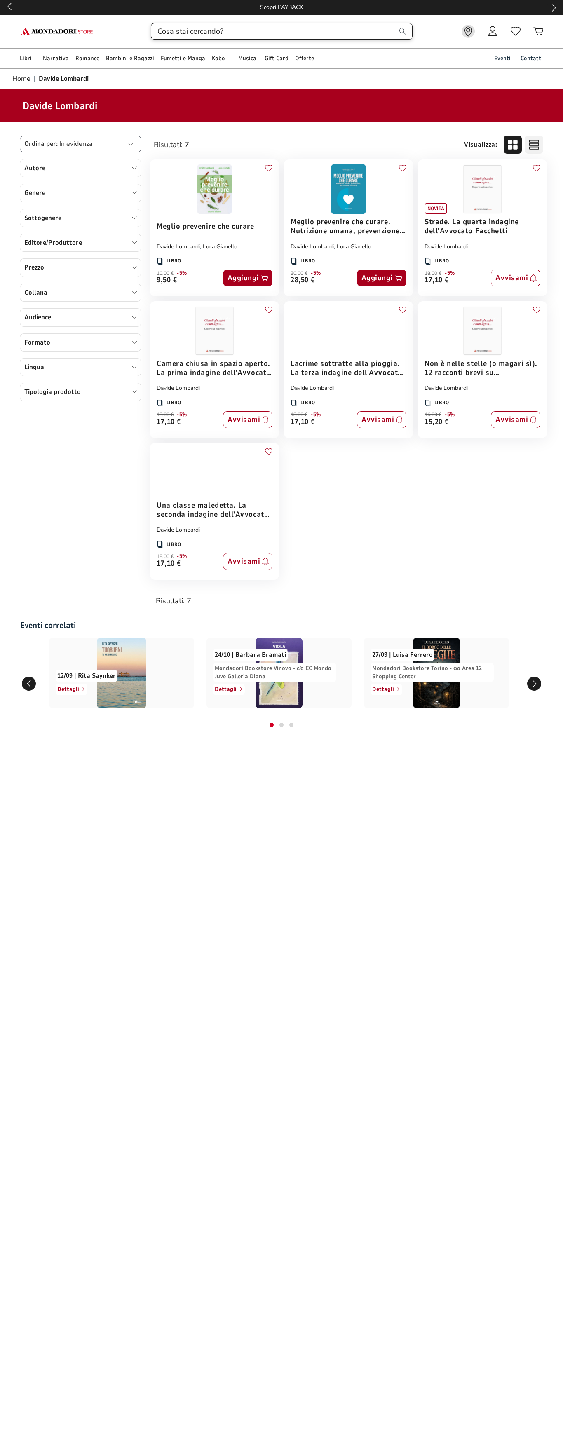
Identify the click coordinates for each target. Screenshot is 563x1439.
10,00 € (165, 273)
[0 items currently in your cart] (538, 31)
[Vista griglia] (513, 145)
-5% (182, 273)
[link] (468, 31)
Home (22, 78)
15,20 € (437, 422)
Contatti (532, 58)
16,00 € (433, 414)
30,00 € (299, 273)
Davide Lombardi (178, 247)
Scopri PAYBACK (281, 7)
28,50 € (303, 280)
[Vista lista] (534, 145)
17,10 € (437, 280)
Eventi (502, 58)
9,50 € (167, 280)
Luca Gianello (220, 247)
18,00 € (433, 273)
